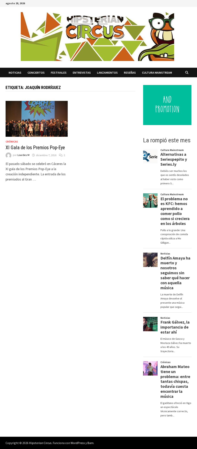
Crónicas (12, 141)
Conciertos (36, 72)
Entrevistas (82, 72)
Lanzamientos (107, 72)
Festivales (59, 72)
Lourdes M (23, 155)
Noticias (15, 72)
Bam (90, 443)
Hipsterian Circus (40, 443)
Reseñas (130, 72)
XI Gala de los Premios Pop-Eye (35, 147)
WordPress (78, 443)
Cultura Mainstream (157, 72)
